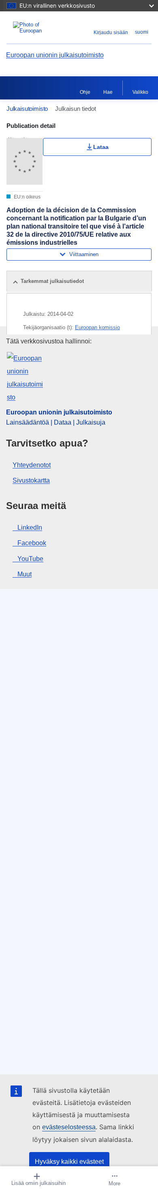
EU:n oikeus (27, 197)
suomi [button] (141, 32)
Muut (24, 574)
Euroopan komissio (97, 327)
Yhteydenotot (32, 465)
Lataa (101, 147)
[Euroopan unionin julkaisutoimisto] (32, 28)
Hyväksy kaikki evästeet (69, 1161)
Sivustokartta (31, 480)
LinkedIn (29, 527)
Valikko (140, 92)
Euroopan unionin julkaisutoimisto (55, 55)
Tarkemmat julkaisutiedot (52, 281)
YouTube (30, 558)
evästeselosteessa (69, 1127)
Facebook (31, 542)
